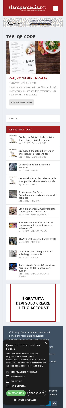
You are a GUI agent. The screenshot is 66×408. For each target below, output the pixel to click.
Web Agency (51, 394)
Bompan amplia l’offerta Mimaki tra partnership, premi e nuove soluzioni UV (36, 225)
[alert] (26, 372)
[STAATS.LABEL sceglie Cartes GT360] (13, 241)
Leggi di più (38, 366)
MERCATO (32, 83)
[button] (26, 400)
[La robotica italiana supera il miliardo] (13, 167)
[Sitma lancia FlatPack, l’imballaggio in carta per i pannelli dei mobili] (13, 194)
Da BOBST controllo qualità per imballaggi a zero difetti (35, 253)
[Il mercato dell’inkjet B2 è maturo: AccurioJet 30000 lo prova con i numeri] (13, 267)
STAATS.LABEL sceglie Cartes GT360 (37, 238)
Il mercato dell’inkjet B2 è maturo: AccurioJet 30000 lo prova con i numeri (37, 268)
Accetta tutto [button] (16, 393)
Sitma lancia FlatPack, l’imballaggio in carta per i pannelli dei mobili (37, 195)
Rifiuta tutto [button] (36, 393)
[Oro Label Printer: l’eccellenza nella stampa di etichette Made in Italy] (13, 180)
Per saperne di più (21, 102)
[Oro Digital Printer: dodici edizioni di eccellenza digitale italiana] (13, 139)
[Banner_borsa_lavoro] (33, 321)
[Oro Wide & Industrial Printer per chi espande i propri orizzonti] (13, 153)
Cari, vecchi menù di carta (28, 78)
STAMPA (43, 231)
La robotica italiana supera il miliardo (34, 166)
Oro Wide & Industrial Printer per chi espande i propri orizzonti (36, 152)
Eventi (34, 143)
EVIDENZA (35, 214)
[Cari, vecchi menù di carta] (33, 57)
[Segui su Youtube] (54, 403)
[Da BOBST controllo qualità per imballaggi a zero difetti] (13, 253)
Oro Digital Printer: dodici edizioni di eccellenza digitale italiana (37, 138)
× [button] (46, 343)
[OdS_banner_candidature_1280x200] (33, 26)
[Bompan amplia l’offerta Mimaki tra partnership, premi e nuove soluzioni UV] (13, 224)
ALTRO (24, 83)
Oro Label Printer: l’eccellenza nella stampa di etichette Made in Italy (37, 180)
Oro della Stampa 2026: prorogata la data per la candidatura (37, 210)
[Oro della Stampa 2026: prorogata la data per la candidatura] (13, 211)
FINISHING (35, 201)
